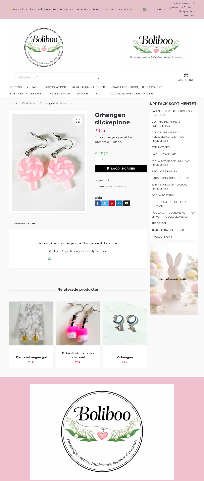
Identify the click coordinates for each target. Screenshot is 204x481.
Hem (13, 193)
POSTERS (16, 177)
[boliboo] (82, 73)
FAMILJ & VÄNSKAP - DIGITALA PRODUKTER (170, 252)
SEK (160, 9)
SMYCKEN (82, 183)
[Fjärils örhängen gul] (31, 416)
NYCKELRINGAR (60, 183)
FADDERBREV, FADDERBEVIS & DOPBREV (171, 202)
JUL (98, 183)
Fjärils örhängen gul (31, 447)
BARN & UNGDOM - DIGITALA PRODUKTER (169, 276)
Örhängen (125, 447)
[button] (26, 178)
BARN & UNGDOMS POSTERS (170, 267)
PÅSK (34, 177)
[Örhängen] (125, 416)
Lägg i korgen (123, 258)
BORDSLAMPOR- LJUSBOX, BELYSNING (169, 293)
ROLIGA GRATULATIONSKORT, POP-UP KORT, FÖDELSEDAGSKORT (174, 304)
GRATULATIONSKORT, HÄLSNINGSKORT (136, 177)
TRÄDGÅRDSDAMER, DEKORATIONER (130, 183)
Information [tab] (24, 313)
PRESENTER (159, 313)
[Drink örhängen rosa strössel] (78, 414)
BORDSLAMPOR (55, 177)
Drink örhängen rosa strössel (78, 445)
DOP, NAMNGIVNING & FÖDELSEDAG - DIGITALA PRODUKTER (167, 226)
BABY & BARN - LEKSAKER (26, 183)
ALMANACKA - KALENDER (88, 177)
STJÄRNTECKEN (161, 237)
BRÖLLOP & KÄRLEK (164, 261)
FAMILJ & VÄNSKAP (163, 243)
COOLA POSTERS (162, 285)
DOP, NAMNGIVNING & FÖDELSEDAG (165, 213)
